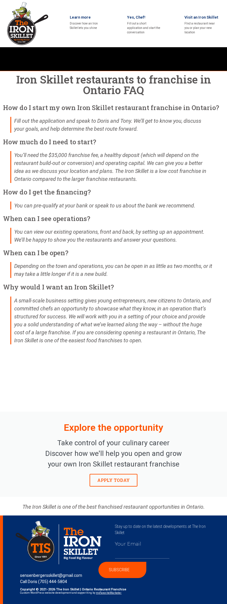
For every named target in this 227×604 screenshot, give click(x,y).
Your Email (128, 544)
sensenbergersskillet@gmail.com (51, 575)
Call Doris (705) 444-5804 (43, 581)
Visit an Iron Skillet (201, 17)
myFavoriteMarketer (108, 592)
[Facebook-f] (219, 54)
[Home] (207, 54)
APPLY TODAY (113, 480)
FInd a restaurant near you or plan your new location (199, 28)
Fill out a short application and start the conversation (143, 28)
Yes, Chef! (136, 17)
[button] (98, 59)
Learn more (80, 17)
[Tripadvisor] (219, 63)
